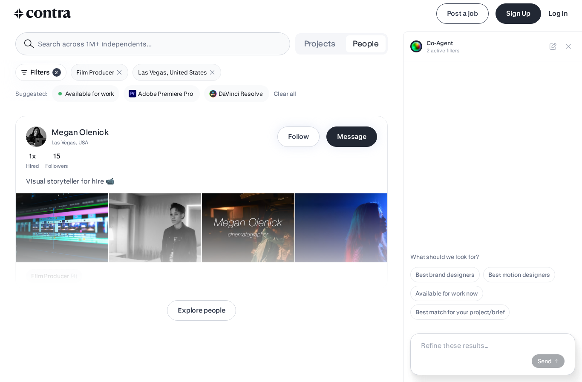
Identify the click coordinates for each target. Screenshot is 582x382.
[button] (119, 72)
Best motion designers (519, 274)
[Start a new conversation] (553, 46)
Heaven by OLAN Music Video (138, 236)
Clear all (285, 93)
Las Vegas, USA (70, 142)
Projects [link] (320, 43)
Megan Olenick (80, 132)
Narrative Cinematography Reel (243, 236)
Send (545, 361)
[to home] (43, 14)
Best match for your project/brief (459, 312)
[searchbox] (159, 44)
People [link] (366, 43)
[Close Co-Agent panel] (568, 46)
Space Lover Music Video (335, 241)
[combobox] (152, 43)
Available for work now (446, 293)
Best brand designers (445, 274)
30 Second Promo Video (53, 241)
